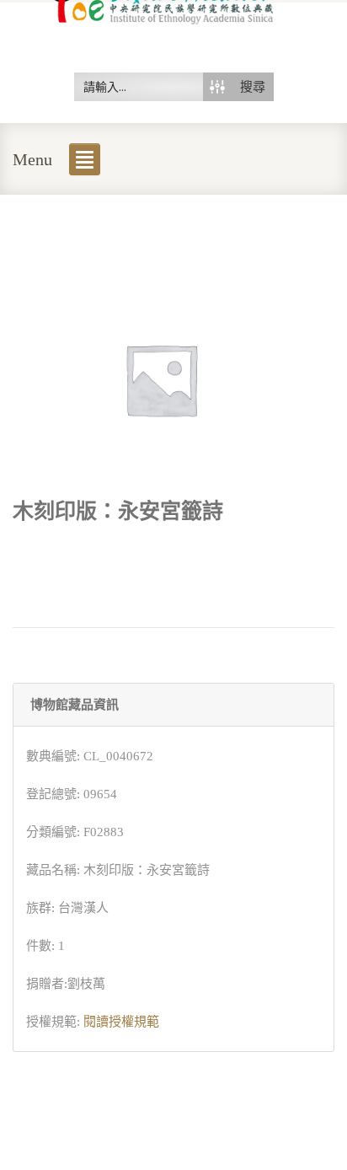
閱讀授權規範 (121, 1021)
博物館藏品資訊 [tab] (74, 704)
